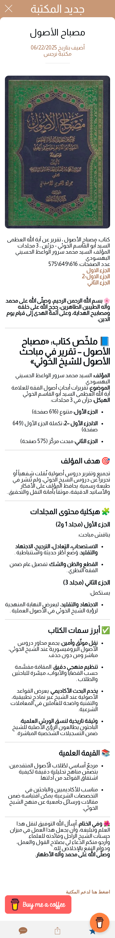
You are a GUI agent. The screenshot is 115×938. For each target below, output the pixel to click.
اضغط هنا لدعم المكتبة (88, 892)
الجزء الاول (98, 270)
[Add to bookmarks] (92, 930)
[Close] (8, 8)
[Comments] (22, 930)
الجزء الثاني (98, 282)
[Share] (57, 930)
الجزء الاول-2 (96, 276)
